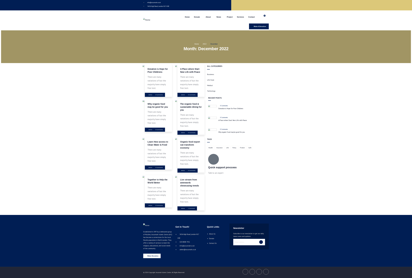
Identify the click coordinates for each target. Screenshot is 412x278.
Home (196, 44)
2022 (205, 44)
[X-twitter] (245, 272)
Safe (249, 148)
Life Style (210, 80)
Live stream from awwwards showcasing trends (189, 182)
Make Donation (152, 256)
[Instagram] (256, 4)
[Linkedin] (266, 272)
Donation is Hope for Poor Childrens (230, 108)
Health (210, 148)
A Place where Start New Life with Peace (232, 120)
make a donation (260, 26)
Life (227, 148)
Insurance (219, 148)
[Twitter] (248, 4)
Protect (242, 148)
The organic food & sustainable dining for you (191, 107)
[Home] (146, 19)
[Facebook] (239, 4)
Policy (234, 148)
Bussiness (210, 74)
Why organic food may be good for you (231, 132)
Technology (211, 91)
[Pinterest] (265, 4)
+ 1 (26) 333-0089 (215, 178)
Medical (210, 85)
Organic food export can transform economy (190, 145)
